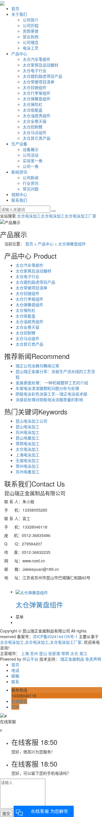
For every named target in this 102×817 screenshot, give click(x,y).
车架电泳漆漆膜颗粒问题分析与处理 (47, 388)
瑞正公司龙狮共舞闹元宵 (37, 365)
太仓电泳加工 (29, 216)
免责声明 (93, 659)
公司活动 (31, 155)
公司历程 (31, 25)
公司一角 (31, 166)
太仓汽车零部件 (36, 59)
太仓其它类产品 (36, 138)
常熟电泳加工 (27, 443)
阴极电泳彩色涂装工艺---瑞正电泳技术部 (51, 394)
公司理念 (31, 42)
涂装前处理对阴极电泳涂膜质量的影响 (49, 399)
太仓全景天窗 (34, 121)
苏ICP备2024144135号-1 (55, 636)
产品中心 (19, 53)
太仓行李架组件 (36, 93)
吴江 (83, 653)
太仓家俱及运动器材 (40, 65)
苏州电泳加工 (27, 432)
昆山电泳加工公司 (31, 421)
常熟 (65, 653)
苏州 (34, 653)
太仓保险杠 (32, 104)
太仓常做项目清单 (38, 82)
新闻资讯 (19, 172)
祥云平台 (30, 659)
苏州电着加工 (27, 471)
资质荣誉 (31, 31)
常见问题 (31, 189)
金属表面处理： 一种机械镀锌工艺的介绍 (52, 382)
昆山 (43, 653)
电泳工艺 (31, 48)
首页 (15, 8)
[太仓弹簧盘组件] (32, 591)
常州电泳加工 (27, 466)
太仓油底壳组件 (36, 115)
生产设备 (19, 143)
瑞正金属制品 (72, 659)
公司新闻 (31, 177)
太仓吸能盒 (32, 110)
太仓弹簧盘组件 (36, 98)
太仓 (74, 653)
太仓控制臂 (32, 127)
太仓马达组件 (34, 132)
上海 (25, 653)
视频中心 (19, 194)
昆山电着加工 (27, 438)
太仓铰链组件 (34, 87)
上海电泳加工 (27, 455)
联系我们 (19, 200)
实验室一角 (32, 160)
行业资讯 (31, 183)
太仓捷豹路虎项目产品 (42, 76)
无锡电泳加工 (27, 460)
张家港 (54, 653)
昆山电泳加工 (27, 426)
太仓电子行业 (34, 70)
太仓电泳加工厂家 (80, 216)
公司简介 (31, 20)
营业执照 (31, 36)
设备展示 (31, 149)
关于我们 (19, 14)
